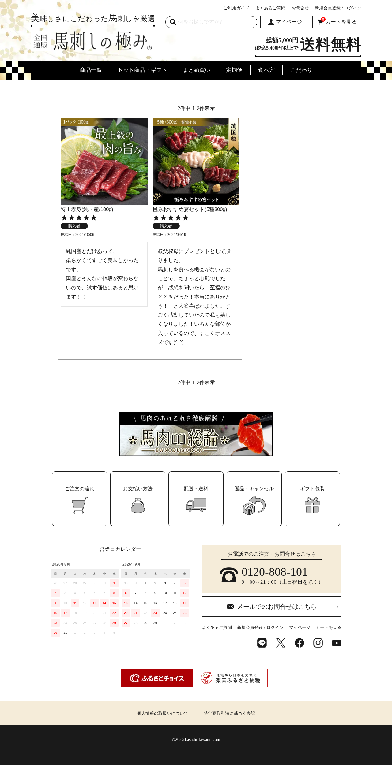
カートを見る (339, 21)
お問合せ (300, 8)
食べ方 (266, 70)
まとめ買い (196, 70)
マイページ (289, 22)
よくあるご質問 (270, 8)
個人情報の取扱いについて (162, 713)
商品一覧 (91, 70)
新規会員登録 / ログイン (338, 8)
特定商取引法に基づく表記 (229, 713)
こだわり (301, 70)
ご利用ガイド (236, 8)
